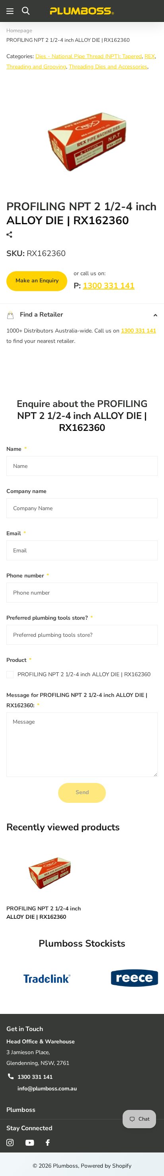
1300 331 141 (109, 285)
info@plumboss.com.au (47, 1088)
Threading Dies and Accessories (108, 66)
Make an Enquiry (37, 280)
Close (82, 1110)
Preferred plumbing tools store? (49, 618)
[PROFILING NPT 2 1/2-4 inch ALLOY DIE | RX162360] (47, 868)
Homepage (19, 30)
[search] (25, 11)
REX (149, 56)
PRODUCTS (11, 11)
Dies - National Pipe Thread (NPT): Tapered (88, 56)
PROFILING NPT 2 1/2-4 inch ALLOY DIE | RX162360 (84, 674)
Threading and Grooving (36, 66)
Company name (26, 491)
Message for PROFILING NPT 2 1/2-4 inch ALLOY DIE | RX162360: (76, 700)
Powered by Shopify (106, 1166)
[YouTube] (29, 1143)
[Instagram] (10, 1142)
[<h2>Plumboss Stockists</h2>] (47, 978)
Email (16, 533)
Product (18, 660)
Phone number (27, 575)
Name (16, 449)
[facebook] (48, 1142)
